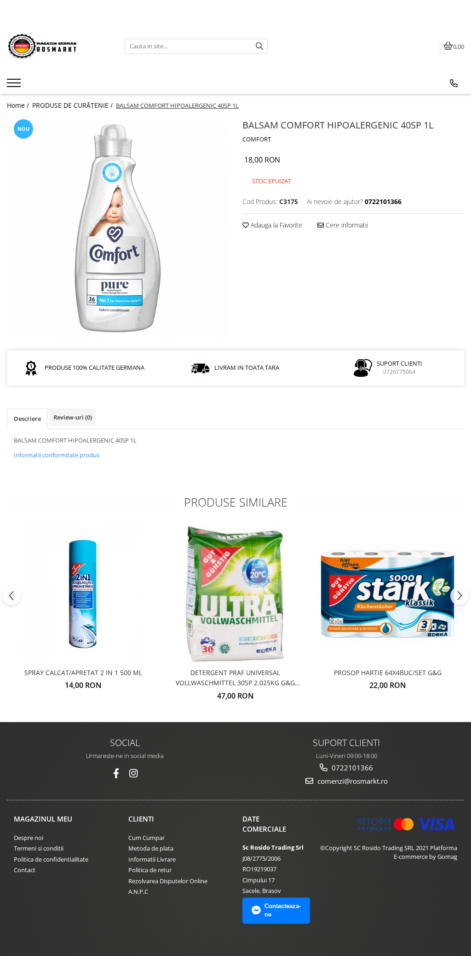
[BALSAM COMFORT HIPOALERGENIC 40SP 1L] (118, 228)
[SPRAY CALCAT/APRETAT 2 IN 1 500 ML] (83, 594)
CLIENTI (141, 818)
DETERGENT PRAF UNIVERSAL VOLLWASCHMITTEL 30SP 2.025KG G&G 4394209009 (235, 678)
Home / (19, 105)
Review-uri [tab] (72, 417)
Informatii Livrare (152, 859)
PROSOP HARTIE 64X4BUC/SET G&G (388, 672)
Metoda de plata (150, 848)
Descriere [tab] (27, 418)
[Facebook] (116, 773)
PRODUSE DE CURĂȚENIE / (73, 105)
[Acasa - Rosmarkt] (59, 46)
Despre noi (28, 838)
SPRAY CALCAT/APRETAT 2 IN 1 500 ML (83, 672)
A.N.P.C (138, 891)
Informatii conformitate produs (56, 455)
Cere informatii (346, 225)
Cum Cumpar (146, 838)
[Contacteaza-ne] (453, 83)
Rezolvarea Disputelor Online (167, 881)
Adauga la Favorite (275, 225)
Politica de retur (150, 870)
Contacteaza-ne (282, 910)
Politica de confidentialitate (51, 859)
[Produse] (15, 86)
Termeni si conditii (38, 848)
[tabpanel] (118, 228)
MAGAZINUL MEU (43, 818)
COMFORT (256, 139)
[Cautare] (259, 46)
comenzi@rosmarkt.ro (352, 781)
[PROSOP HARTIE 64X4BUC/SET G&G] (388, 594)
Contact (24, 870)
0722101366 (351, 767)
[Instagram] (134, 773)
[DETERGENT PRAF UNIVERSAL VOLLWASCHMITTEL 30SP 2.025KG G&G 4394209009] (235, 594)
